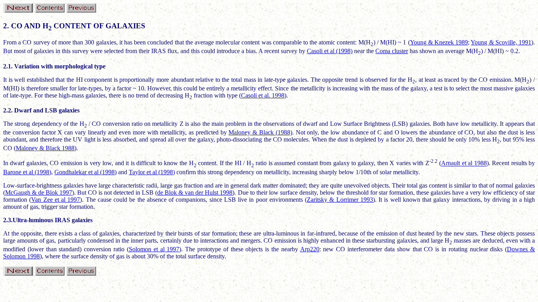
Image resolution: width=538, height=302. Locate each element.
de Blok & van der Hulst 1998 (194, 192)
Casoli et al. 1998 (262, 95)
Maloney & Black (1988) (260, 132)
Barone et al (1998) (27, 172)
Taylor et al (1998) (152, 172)
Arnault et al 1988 (463, 163)
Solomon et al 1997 (154, 249)
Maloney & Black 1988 (45, 148)
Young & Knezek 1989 (439, 42)
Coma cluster (391, 51)
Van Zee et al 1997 (55, 199)
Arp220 (309, 249)
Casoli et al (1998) (329, 51)
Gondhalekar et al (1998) (85, 172)
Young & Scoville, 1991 (501, 42)
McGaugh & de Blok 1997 (38, 192)
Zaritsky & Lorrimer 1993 (340, 199)
